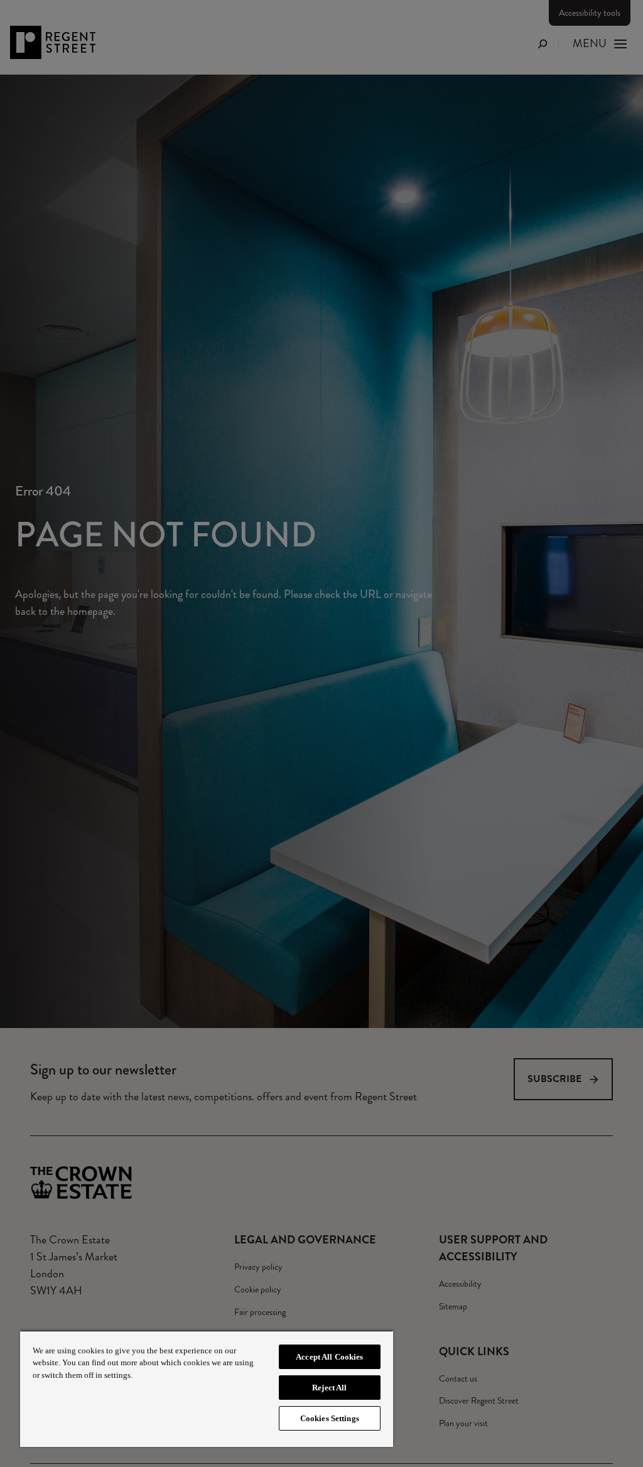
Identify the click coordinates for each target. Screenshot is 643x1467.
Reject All (329, 1387)
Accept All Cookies (329, 1356)
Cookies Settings (329, 1418)
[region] (206, 1388)
